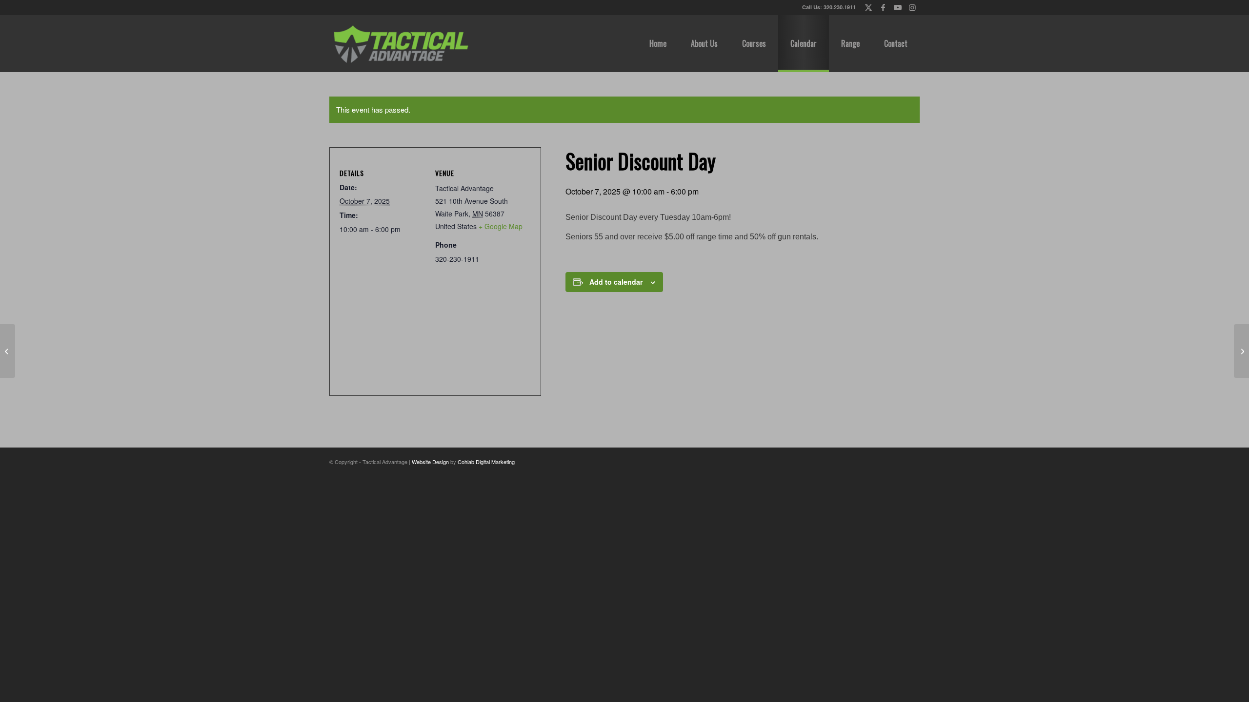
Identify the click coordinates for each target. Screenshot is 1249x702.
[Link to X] (868, 7)
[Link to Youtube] (897, 7)
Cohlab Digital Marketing (486, 462)
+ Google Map (501, 226)
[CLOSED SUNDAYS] (7, 351)
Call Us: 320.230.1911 (829, 7)
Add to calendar (616, 282)
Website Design (430, 462)
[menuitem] (658, 43)
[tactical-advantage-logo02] (400, 43)
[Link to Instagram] (912, 7)
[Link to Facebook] (883, 7)
